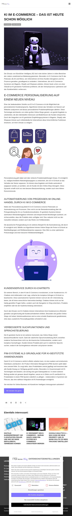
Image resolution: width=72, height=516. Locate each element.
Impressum (55, 511)
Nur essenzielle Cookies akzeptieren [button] (36, 500)
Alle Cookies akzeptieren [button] (36, 495)
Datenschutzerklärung (40, 480)
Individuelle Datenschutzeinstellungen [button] (36, 505)
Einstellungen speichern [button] (36, 490)
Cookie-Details (18, 511)
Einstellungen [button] (22, 482)
